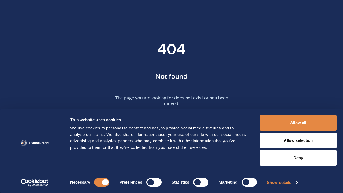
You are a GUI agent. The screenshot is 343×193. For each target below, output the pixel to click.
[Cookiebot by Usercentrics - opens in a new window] (34, 183)
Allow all (298, 122)
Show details (279, 182)
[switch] (154, 182)
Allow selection (298, 140)
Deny (298, 157)
